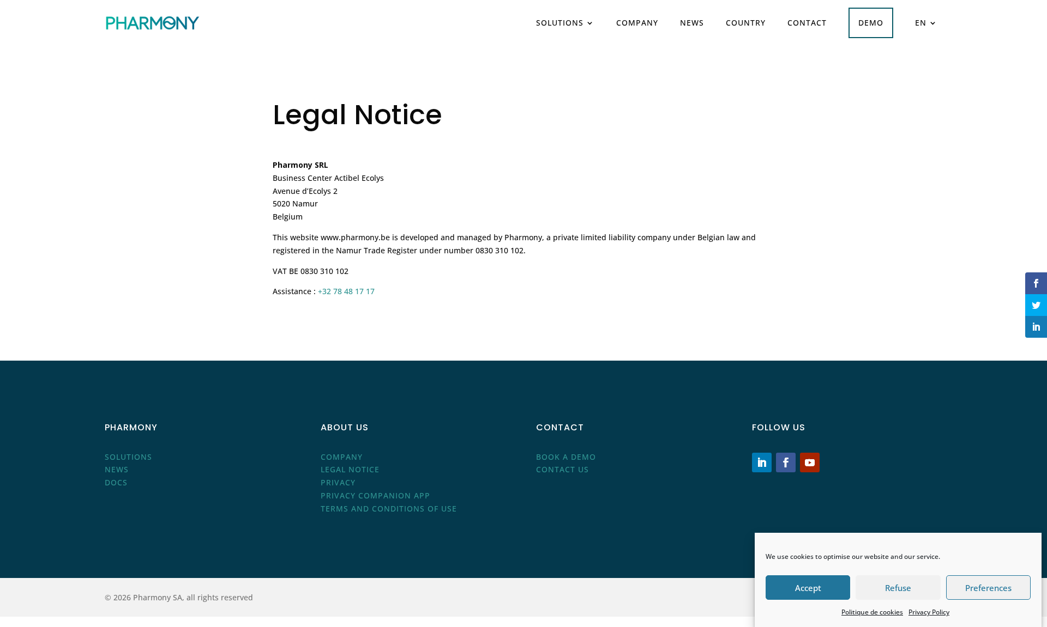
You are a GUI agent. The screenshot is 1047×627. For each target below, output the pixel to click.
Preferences (988, 587)
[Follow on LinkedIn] (762, 462)
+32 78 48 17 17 (346, 291)
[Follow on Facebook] (786, 462)
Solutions (559, 22)
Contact (807, 22)
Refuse (898, 587)
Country (746, 22)
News (692, 22)
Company (637, 22)
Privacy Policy (928, 612)
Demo (870, 22)
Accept (808, 587)
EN (920, 22)
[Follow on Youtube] (810, 462)
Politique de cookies (872, 612)
